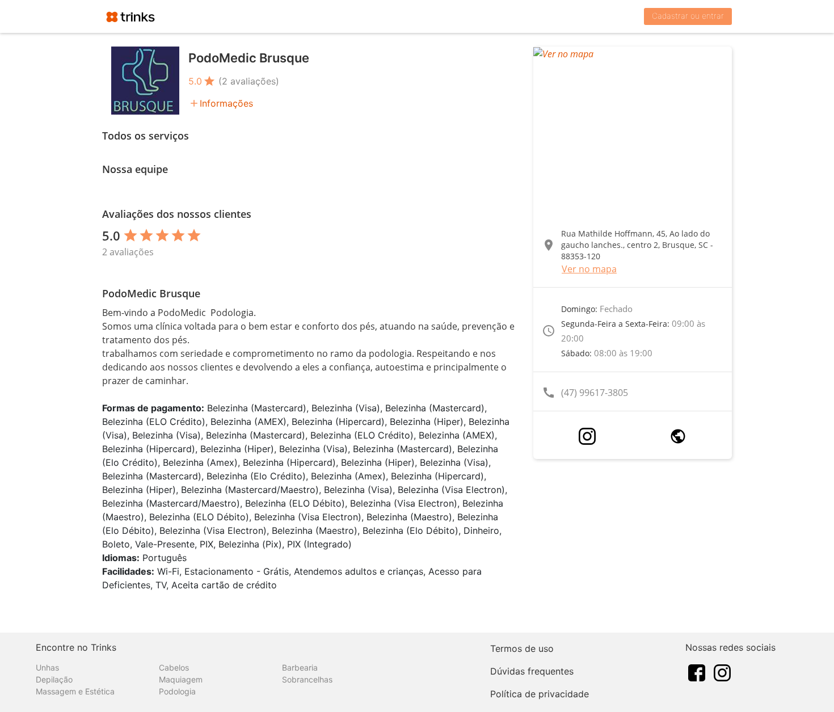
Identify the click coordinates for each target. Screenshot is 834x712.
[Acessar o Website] (678, 436)
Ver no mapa (589, 269)
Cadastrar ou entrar (688, 15)
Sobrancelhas (307, 679)
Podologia (177, 691)
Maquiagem (181, 679)
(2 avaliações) (248, 81)
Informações (226, 103)
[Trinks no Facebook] (696, 671)
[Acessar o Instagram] (587, 436)
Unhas (47, 667)
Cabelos (174, 667)
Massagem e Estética (75, 691)
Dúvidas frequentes (532, 671)
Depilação (54, 679)
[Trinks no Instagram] (722, 671)
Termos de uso (522, 648)
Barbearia (300, 667)
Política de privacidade (539, 694)
